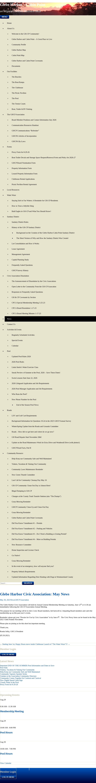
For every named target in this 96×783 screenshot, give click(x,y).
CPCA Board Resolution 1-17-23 (24, 308)
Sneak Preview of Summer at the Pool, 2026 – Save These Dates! (36, 373)
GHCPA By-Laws (18, 141)
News (9, 319)
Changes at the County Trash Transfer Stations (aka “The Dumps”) (36, 496)
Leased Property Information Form (24, 174)
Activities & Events (14, 330)
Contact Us (11, 324)
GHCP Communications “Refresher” (25, 131)
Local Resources (13, 190)
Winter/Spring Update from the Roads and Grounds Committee (35, 426)
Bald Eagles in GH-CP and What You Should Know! (31, 211)
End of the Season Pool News (27, 405)
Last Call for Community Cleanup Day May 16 (29, 480)
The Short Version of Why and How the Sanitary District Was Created (42, 238)
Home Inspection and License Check (25, 550)
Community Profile (19, 45)
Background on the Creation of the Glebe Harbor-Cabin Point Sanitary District (45, 233)
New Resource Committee (21, 545)
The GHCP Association (15, 114)
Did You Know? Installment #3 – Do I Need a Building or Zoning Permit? (39, 534)
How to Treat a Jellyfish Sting (23, 206)
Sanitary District (13, 217)
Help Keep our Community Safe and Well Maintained (32, 459)
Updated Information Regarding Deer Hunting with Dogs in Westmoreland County (42, 577)
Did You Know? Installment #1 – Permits (27, 523)
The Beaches (16, 77)
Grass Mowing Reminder (21, 502)
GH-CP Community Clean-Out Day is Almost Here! (31, 486)
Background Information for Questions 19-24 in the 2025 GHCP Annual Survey (41, 421)
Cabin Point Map (18, 55)
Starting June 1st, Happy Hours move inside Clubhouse (21, 644)
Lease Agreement (18, 249)
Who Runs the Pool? (19, 394)
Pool (8, 351)
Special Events (17, 340)
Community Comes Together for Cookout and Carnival (20, 678)
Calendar (15, 346)
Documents (16, 66)
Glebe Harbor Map (19, 50)
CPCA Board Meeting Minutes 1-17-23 (26, 313)
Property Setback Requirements (23, 572)
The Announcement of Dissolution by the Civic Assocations (34, 281)
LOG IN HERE (8, 654)
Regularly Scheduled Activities (23, 335)
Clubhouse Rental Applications (23, 179)
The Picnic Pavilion (19, 93)
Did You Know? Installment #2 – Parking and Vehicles (32, 529)
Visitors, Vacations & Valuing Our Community (29, 464)
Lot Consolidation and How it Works (25, 244)
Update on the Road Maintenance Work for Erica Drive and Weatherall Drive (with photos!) (46, 443)
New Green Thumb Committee (23, 475)
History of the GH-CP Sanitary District (26, 227)
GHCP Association (22, 600)
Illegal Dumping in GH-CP (22, 491)
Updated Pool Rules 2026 (21, 356)
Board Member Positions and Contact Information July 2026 (34, 120)
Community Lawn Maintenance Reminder (27, 469)
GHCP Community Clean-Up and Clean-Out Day (30, 507)
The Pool (15, 98)
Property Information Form (22, 168)
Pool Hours (6, 732)
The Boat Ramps (18, 82)
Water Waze (11, 195)
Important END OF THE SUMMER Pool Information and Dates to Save (27, 666)
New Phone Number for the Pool (24, 400)
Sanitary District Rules (20, 222)
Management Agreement (21, 254)
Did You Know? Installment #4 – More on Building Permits (34, 539)
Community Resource (15, 453)
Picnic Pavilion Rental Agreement (24, 184)
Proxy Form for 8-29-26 (21, 152)
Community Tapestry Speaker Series (13, 674)
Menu (4, 17)
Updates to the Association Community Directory (18, 676)
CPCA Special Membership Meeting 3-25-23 (28, 303)
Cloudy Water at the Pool (9, 682)
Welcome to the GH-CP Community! (25, 34)
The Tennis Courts (18, 104)
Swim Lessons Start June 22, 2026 (24, 378)
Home (9, 23)
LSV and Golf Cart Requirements (24, 416)
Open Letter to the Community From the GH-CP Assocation (34, 287)
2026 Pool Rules (18, 362)
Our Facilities (12, 71)
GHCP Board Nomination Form (23, 163)
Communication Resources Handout (25, 125)
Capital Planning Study (20, 260)
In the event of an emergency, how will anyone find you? (33, 566)
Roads (9, 410)
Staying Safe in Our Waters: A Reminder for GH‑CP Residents (35, 201)
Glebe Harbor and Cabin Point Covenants (27, 61)
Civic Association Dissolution (18, 276)
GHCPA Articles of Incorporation (24, 136)
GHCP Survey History (20, 270)
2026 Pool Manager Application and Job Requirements (32, 389)
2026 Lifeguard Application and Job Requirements (30, 383)
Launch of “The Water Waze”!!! (57, 644)
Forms (9, 147)
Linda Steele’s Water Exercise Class (25, 367)
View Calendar (5, 763)
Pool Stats (3, 668)
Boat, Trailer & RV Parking (22, 109)
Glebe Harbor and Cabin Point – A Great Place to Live (32, 39)
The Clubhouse (17, 88)
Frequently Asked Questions (22, 265)
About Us (10, 28)
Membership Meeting (12, 711)
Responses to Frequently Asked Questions (27, 292)
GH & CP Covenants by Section (24, 297)
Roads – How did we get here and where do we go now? (33, 432)
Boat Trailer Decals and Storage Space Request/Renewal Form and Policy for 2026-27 (44, 158)
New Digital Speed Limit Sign (11, 680)
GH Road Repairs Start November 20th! (27, 437)
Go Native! (16, 555)
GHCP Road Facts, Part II (21, 448)
